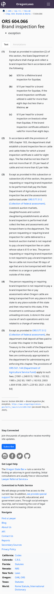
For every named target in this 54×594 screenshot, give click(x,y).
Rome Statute (22, 586)
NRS (17, 568)
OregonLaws (25, 4)
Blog (4, 522)
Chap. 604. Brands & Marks (18, 13)
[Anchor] (25, 68)
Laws (17, 573)
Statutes (19, 564)
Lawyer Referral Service (14, 479)
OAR (17, 577)
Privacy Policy (9, 549)
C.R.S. (18, 559)
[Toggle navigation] (48, 4)
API (3, 531)
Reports (6, 540)
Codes (18, 555)
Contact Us (7, 536)
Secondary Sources (12, 544)
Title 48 (27, 11)
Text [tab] (6, 44)
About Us (6, 527)
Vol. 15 (17, 11)
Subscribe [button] (8, 446)
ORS (9, 11)
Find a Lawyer (9, 518)
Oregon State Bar (15, 469)
